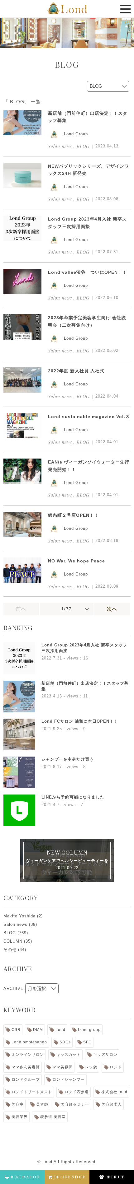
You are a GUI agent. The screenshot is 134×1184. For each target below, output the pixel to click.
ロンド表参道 (77, 1092)
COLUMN (12, 941)
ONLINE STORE (68, 1176)
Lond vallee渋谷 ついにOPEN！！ (87, 272)
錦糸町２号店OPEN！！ (73, 515)
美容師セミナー (75, 1104)
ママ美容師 (62, 1067)
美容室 (18, 1104)
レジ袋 (91, 1067)
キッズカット (68, 1054)
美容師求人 (112, 1104)
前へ (21, 609)
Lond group (89, 1030)
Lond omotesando (29, 1042)
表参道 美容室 (53, 1117)
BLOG (9, 932)
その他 (10, 949)
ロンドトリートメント (32, 1092)
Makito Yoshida (19, 916)
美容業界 (20, 1117)
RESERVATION (25, 1176)
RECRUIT (114, 1176)
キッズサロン (105, 1054)
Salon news (15, 924)
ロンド (116, 1067)
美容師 (42, 1104)
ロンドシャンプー (68, 1079)
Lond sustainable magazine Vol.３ (89, 416)
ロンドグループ (26, 1079)
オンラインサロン (28, 1054)
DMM (38, 1030)
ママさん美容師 (26, 1067)
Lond (60, 1030)
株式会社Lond (114, 1092)
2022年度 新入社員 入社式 (76, 370)
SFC (87, 1042)
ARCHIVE (13, 988)
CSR (16, 1030)
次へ (112, 609)
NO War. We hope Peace (76, 560)
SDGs (65, 1042)
